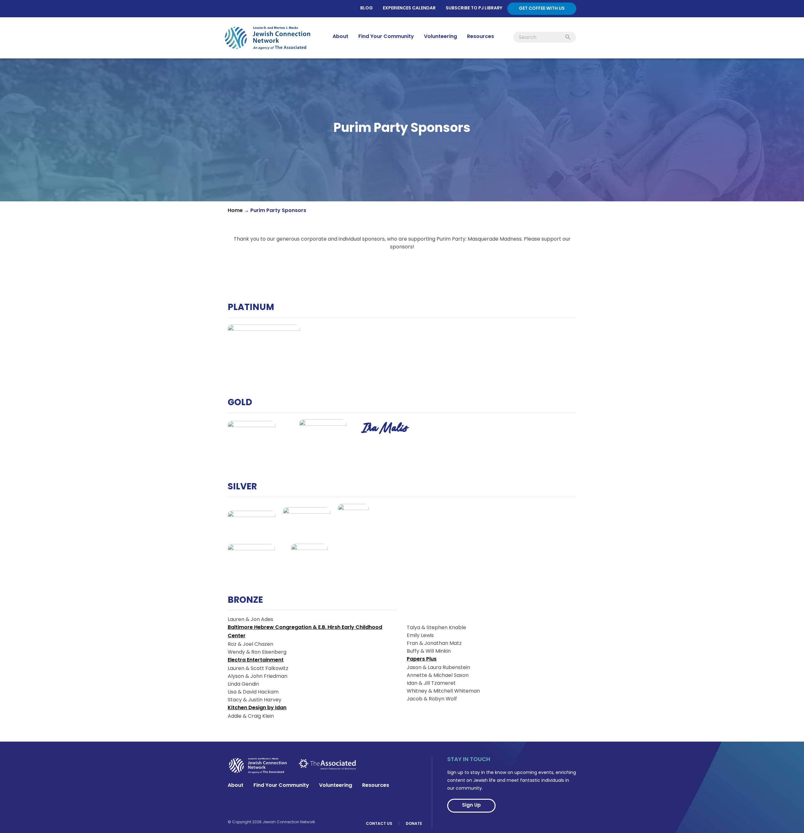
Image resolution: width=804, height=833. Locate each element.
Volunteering (335, 785)
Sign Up (471, 805)
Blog (366, 8)
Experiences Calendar (409, 8)
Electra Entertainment (256, 660)
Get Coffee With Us (542, 8)
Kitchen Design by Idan (257, 707)
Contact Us (379, 824)
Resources (375, 785)
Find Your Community (281, 785)
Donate (414, 824)
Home (235, 210)
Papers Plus (422, 659)
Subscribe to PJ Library (474, 8)
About (235, 785)
